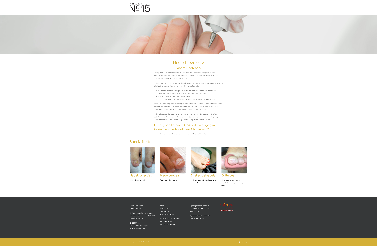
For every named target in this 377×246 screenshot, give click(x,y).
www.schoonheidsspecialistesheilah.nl (195, 134)
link (175, 106)
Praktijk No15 (145, 242)
